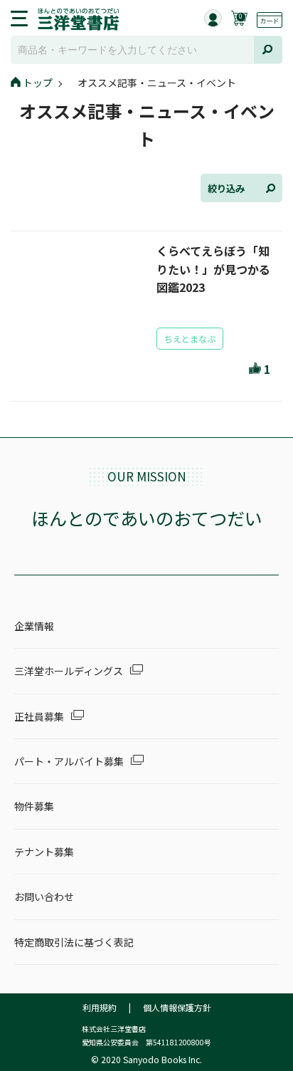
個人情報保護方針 (177, 1007)
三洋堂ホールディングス (68, 671)
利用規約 (99, 1007)
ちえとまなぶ (189, 339)
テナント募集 (44, 852)
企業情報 (34, 626)
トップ (38, 82)
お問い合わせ (44, 896)
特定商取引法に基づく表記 (74, 942)
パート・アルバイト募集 (69, 761)
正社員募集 (39, 716)
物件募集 (34, 806)
